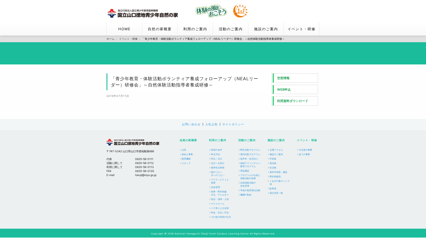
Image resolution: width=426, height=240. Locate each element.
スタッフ (186, 163)
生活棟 (273, 167)
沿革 (184, 149)
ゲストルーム (217, 203)
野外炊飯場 (275, 176)
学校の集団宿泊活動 (250, 190)
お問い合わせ (191, 124)
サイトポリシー (233, 124)
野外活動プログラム (250, 149)
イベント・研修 (302, 29)
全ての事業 (304, 154)
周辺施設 (244, 170)
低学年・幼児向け (249, 158)
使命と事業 (187, 154)
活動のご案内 (231, 29)
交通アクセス (276, 149)
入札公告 (211, 124)
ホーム (110, 39)
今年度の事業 (305, 149)
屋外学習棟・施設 (278, 172)
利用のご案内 (195, 29)
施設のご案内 (266, 29)
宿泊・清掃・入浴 (220, 199)
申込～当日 (216, 158)
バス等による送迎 (220, 208)
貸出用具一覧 (276, 193)
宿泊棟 (273, 163)
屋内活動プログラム (250, 154)
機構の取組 (245, 194)
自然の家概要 (160, 29)
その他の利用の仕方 (221, 217)
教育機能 (186, 158)
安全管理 (215, 187)
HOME (124, 29)
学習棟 (273, 158)
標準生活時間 (217, 167)
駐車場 (273, 188)
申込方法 (215, 154)
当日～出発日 (217, 163)
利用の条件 (216, 149)
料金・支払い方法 (220, 212)
